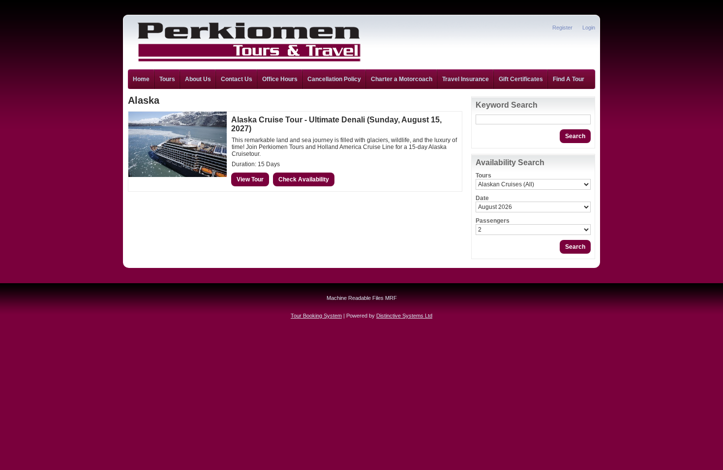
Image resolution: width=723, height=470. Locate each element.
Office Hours (280, 79)
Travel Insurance (465, 79)
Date (482, 198)
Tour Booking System (316, 316)
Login (588, 27)
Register (562, 27)
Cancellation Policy (334, 79)
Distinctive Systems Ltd (404, 316)
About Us (198, 79)
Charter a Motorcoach (401, 79)
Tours (167, 79)
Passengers (493, 220)
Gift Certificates (521, 79)
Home (141, 79)
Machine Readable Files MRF (362, 298)
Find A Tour (568, 79)
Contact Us (236, 79)
